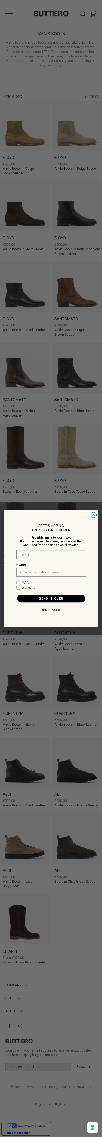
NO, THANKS (51, 609)
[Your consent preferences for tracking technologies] (92, 1127)
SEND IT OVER (51, 598)
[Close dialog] (93, 515)
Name (21, 564)
